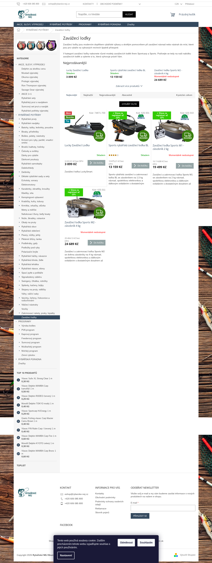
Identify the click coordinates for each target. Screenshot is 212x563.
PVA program (28, 330)
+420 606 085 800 (74, 498)
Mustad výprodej (29, 73)
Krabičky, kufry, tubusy (32, 201)
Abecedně (127, 95)
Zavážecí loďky (29, 317)
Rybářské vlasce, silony (33, 268)
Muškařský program (31, 346)
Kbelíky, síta (27, 193)
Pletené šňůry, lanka (31, 239)
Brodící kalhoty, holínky (32, 147)
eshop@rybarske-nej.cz (76, 494)
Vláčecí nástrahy (29, 304)
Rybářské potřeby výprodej (34, 110)
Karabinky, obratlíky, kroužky (35, 189)
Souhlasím (146, 542)
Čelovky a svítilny (30, 151)
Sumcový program (30, 342)
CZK (177, 4)
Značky (22, 363)
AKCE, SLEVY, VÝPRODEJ (31, 64)
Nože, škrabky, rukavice (33, 218)
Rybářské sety (28, 98)
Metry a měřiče (28, 210)
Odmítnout (126, 542)
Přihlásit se (140, 515)
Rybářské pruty (29, 119)
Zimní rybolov (28, 355)
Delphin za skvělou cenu (33, 68)
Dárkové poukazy (30, 159)
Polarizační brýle (29, 252)
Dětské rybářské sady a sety (35, 176)
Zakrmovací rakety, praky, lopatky (38, 313)
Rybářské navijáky (30, 123)
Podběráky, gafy (29, 243)
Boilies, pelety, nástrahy (33, 136)
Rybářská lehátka (30, 264)
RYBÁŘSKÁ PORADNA (29, 359)
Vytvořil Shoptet (187, 555)
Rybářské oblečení (30, 231)
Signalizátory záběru (31, 277)
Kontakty (88, 4)
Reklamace (100, 508)
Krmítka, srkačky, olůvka (33, 205)
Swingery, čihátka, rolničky (34, 281)
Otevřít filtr (129, 104)
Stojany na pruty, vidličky (33, 289)
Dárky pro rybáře (29, 155)
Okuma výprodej (29, 77)
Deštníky (25, 172)
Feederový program (31, 338)
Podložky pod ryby (30, 247)
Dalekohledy (27, 168)
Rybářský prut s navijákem (34, 102)
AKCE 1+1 (26, 94)
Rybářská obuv (28, 226)
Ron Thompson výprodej (33, 85)
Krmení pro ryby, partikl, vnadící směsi (37, 141)
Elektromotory (28, 184)
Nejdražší (88, 95)
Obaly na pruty (28, 222)
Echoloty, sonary (29, 180)
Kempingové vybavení (32, 197)
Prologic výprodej (30, 81)
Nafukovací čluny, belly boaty (35, 214)
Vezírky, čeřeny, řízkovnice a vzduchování (35, 299)
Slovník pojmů (102, 512)
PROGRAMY (24, 321)
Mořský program (29, 351)
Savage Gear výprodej (32, 89)
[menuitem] (30, 24)
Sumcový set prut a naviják (34, 106)
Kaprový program (30, 334)
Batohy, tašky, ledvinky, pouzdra (37, 127)
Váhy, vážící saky (30, 293)
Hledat (129, 14)
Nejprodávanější (107, 95)
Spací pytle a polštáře (32, 272)
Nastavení (66, 555)
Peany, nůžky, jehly (30, 235)
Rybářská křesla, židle (32, 260)
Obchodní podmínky (111, 4)
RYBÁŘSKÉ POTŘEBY (29, 115)
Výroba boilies (28, 325)
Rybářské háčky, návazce (34, 256)
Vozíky (24, 309)
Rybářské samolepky (31, 163)
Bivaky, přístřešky (30, 131)
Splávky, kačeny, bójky (32, 285)
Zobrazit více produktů (128, 86)
